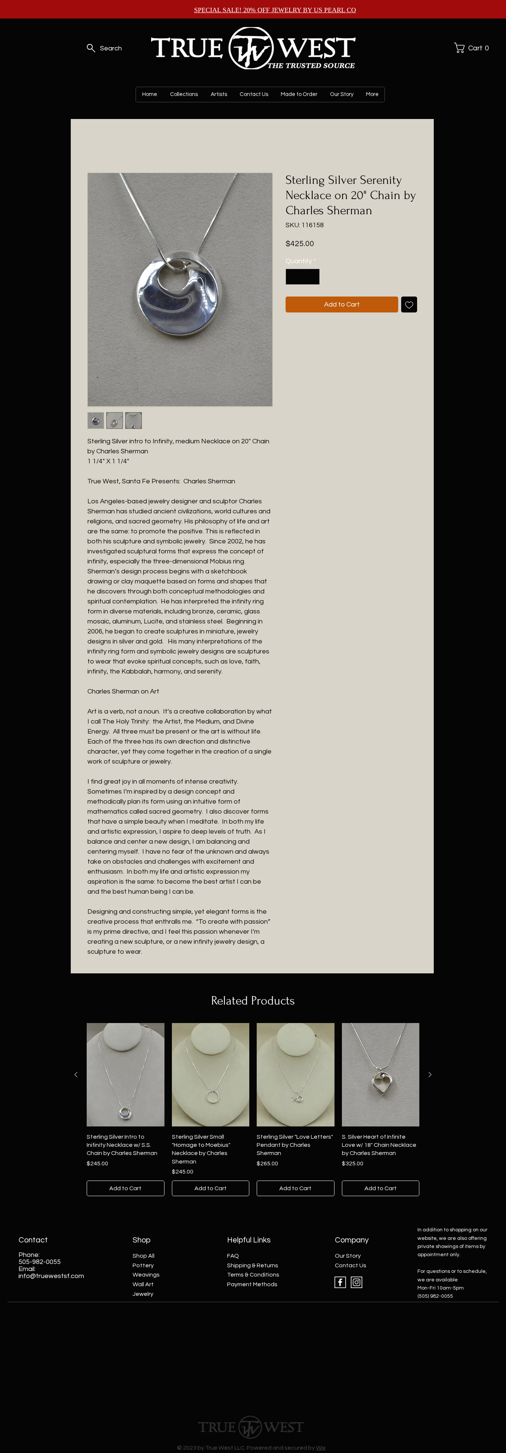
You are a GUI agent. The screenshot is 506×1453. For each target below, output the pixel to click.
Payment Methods (252, 1284)
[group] (253, 1110)
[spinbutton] (302, 276)
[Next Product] (430, 1074)
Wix (321, 1448)
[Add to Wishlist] (409, 304)
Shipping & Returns (252, 1265)
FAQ (233, 1256)
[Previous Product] (75, 1074)
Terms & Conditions (253, 1275)
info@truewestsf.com (51, 1276)
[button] (470, 48)
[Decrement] (292, 276)
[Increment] (313, 276)
